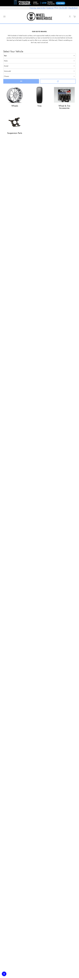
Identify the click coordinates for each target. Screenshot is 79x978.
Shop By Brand (72, 8)
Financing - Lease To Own (37, 8)
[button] (4, 973)
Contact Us (50, 8)
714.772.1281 (63, 8)
